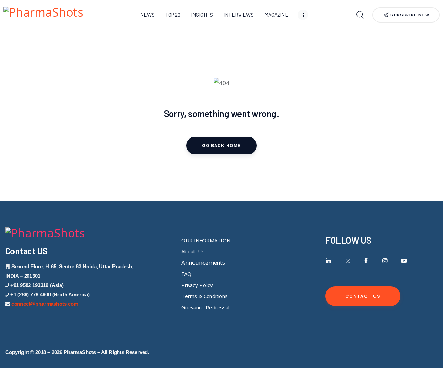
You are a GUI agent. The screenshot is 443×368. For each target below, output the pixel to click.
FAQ (186, 273)
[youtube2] (404, 261)
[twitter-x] (347, 261)
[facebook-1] (366, 261)
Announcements (203, 263)
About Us (192, 251)
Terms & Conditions (204, 296)
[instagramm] (385, 261)
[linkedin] (328, 261)
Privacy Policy (197, 284)
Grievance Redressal (205, 307)
